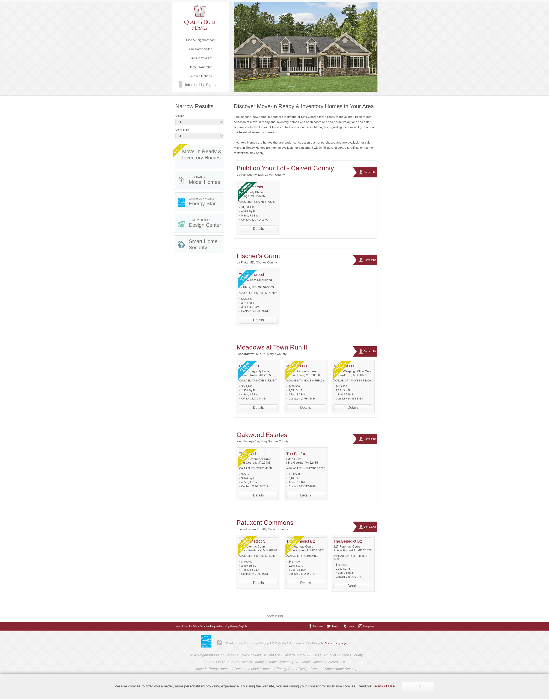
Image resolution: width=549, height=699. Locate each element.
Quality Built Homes (200, 17)
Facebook (317, 626)
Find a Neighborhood (202, 655)
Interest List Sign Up (202, 85)
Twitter (335, 626)
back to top (274, 616)
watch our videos (202, 201)
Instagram (368, 626)
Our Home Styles (200, 49)
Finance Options (200, 76)
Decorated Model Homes (253, 669)
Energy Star (285, 669)
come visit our (205, 223)
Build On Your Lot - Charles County (336, 655)
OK (418, 686)
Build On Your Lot (200, 58)
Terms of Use (384, 686)
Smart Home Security (341, 669)
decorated (204, 180)
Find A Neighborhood (200, 40)
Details (258, 228)
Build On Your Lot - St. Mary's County (235, 662)
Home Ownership (200, 67)
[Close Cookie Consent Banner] (545, 678)
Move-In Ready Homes (212, 669)
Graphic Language (336, 643)
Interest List (336, 662)
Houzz (350, 626)
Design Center (310, 669)
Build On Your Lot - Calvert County (279, 655)
